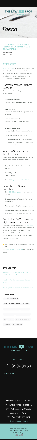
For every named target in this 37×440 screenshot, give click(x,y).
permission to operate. (17, 71)
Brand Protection (12, 298)
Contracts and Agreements (12, 303)
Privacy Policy (18, 430)
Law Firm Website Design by (18, 433)
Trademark (7, 324)
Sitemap (11, 430)
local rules (30, 225)
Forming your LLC (8, 68)
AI (4, 298)
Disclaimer (25, 430)
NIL (5, 319)
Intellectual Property (23, 314)
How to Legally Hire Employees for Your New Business (18, 288)
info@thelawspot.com (18, 421)
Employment (24, 309)
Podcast (10, 319)
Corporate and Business (11, 309)
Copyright (26, 303)
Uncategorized (17, 324)
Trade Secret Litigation (23, 319)
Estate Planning (9, 314)
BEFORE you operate (15, 192)
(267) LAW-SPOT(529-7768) (18, 417)
